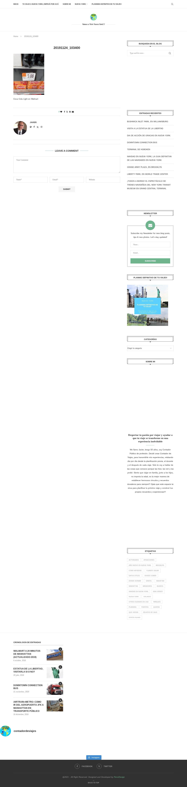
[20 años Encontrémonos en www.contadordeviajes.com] (152, 746)
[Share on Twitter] (67, 112)
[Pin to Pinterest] (70, 112)
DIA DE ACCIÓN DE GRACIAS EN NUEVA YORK (148, 135)
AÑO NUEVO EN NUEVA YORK (140, 565)
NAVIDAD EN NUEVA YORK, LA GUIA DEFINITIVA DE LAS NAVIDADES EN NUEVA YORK (149, 158)
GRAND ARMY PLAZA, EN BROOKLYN (144, 167)
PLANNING (132, 607)
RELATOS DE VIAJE (150, 612)
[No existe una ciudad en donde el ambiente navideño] (35, 746)
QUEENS (156, 607)
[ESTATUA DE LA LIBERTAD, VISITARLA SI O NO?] (55, 672)
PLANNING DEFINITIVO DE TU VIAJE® (107, 4)
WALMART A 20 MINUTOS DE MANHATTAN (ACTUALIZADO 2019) (26, 654)
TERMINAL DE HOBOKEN (138, 149)
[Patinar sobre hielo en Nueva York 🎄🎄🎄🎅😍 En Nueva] (58, 746)
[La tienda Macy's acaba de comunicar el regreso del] (128, 746)
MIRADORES (147, 586)
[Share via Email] (73, 112)
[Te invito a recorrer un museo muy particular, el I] (105, 746)
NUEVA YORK (80, 4)
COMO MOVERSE (135, 570)
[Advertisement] (150, 83)
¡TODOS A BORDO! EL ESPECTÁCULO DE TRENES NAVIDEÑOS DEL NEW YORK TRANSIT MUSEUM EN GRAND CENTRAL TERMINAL (149, 184)
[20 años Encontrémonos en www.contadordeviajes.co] (175, 746)
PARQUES (156, 601)
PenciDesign (119, 777)
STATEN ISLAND (134, 617)
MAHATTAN (160, 580)
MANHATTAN (133, 586)
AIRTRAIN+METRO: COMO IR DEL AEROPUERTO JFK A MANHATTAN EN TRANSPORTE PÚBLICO (28, 706)
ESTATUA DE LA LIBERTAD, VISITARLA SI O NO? (28, 670)
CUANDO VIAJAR (152, 570)
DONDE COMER (150, 575)
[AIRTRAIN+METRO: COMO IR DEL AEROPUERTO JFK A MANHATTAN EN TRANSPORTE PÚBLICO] (55, 705)
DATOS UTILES (134, 575)
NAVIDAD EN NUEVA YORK (138, 591)
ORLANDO (147, 596)
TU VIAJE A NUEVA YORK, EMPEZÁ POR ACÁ (40, 4)
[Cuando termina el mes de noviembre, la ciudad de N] (11, 746)
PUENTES (144, 607)
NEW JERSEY (158, 591)
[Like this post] (61, 112)
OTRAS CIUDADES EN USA (138, 601)
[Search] (172, 4)
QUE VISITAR (133, 612)
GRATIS (148, 580)
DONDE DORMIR (135, 580)
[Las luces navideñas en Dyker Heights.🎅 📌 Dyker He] (82, 746)
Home (15, 36)
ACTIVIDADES (134, 560)
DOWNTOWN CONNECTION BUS (142, 142)
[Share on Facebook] (64, 112)
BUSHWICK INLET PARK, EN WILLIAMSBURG (147, 121)
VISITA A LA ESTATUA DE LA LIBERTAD (145, 128)
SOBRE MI (67, 4)
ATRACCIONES (149, 560)
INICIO (15, 4)
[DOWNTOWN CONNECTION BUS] (55, 689)
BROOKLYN (160, 565)
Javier (33, 122)
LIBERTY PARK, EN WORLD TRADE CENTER (147, 174)
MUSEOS (160, 586)
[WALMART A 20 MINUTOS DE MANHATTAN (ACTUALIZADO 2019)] (55, 654)
